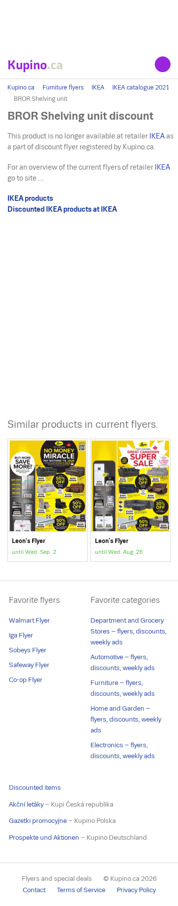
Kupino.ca (21, 87)
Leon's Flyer (47, 500)
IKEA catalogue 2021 (140, 87)
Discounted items (35, 787)
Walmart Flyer (29, 620)
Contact (34, 890)
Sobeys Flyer (27, 650)
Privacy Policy (136, 890)
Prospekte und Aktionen (44, 837)
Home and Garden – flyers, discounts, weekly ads (125, 719)
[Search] (163, 64)
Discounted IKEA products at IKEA (62, 209)
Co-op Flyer (26, 679)
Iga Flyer (21, 635)
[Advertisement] (89, 24)
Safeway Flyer (29, 665)
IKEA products (30, 198)
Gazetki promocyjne (38, 820)
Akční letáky (26, 804)
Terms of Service (81, 890)
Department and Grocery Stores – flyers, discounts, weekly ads (128, 631)
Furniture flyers (63, 87)
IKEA (97, 87)
